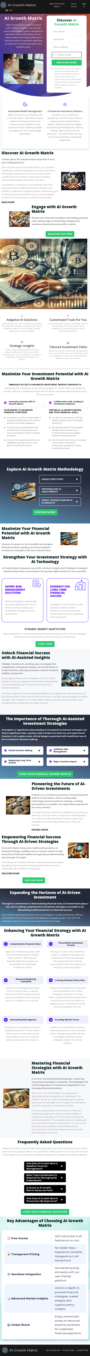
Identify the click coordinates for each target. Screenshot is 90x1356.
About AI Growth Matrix (57, 5)
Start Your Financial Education (45, 1212)
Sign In (84, 5)
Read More (8, 202)
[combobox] (54, 55)
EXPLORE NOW (34, 880)
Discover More (10, 873)
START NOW (45, 644)
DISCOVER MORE (66, 62)
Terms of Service (53, 1350)
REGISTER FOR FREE (60, 234)
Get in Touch (73, 5)
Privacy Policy (68, 1350)
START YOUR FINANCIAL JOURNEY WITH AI (45, 774)
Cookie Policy (82, 1350)
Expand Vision (40, 829)
